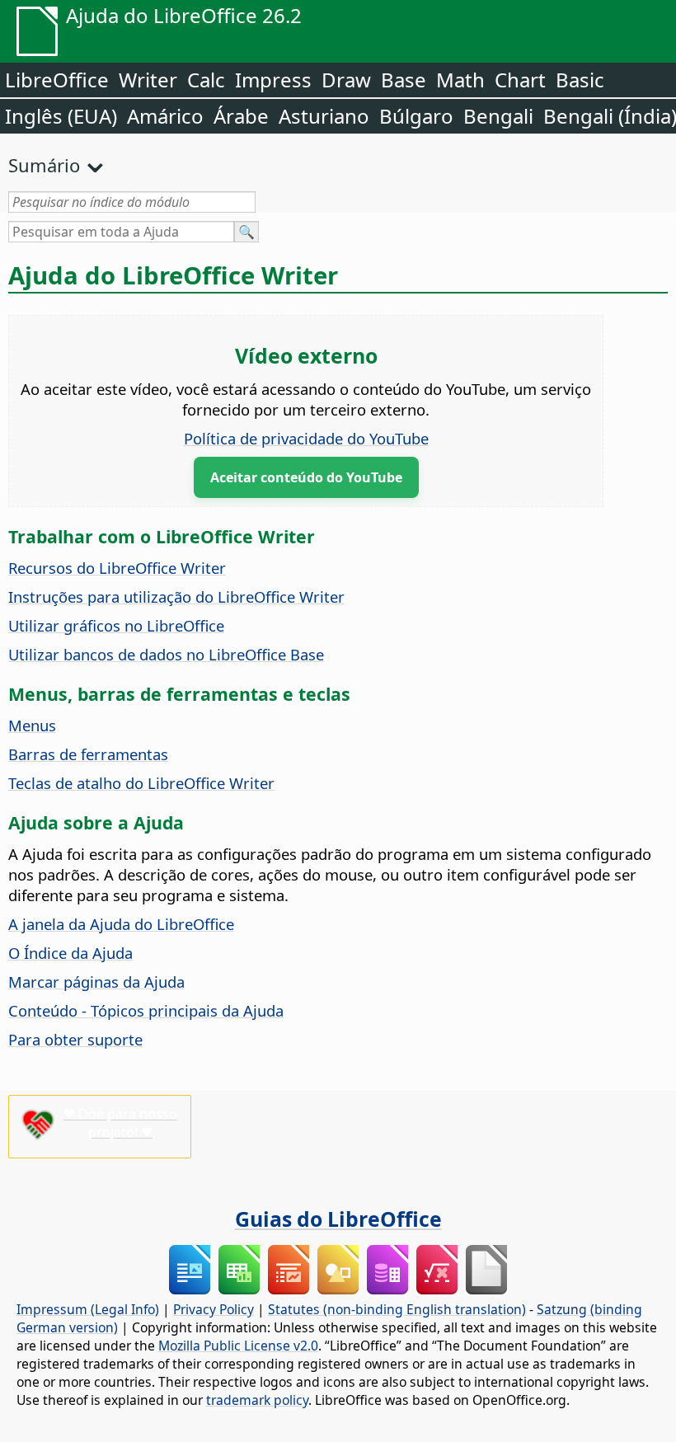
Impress (273, 79)
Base (403, 79)
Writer (148, 79)
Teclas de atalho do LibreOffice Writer (141, 783)
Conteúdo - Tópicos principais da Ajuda (146, 1010)
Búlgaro (416, 115)
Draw (346, 79)
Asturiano (324, 115)
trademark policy (257, 1400)
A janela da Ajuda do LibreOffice (121, 924)
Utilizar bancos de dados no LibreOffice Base (166, 654)
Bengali (498, 115)
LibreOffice (57, 79)
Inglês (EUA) (61, 115)
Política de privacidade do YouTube (306, 438)
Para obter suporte (75, 1039)
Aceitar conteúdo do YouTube (306, 477)
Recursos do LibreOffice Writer (117, 567)
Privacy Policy (213, 1309)
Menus (32, 725)
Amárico (165, 115)
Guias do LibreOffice (338, 1219)
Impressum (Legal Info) (87, 1309)
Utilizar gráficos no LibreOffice (116, 625)
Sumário (44, 165)
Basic (580, 79)
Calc (206, 79)
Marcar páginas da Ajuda (96, 981)
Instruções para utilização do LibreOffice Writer (176, 596)
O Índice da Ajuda (70, 952)
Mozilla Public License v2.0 (238, 1345)
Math (460, 79)
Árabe (241, 115)
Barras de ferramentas (88, 754)
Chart (520, 79)
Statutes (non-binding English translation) (397, 1309)
